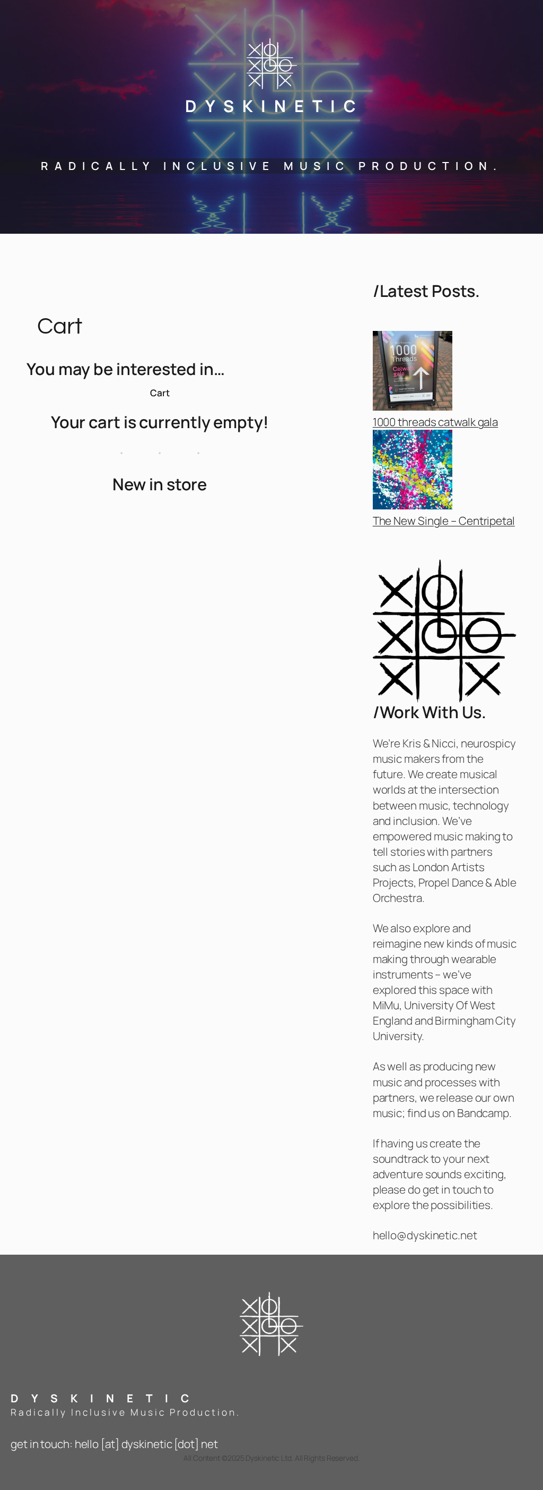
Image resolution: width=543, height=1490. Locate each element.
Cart (160, 392)
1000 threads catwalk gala (435, 421)
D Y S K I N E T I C (271, 106)
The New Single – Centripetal (444, 520)
